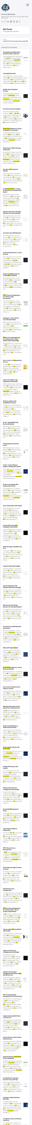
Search (4, 39)
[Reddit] (17, 22)
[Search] (26, 40)
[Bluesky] (2, 22)
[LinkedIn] (8, 22)
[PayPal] (14, 22)
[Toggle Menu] (27, 4)
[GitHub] (5, 22)
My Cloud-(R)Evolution (8, 14)
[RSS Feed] (20, 22)
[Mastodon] (11, 22)
